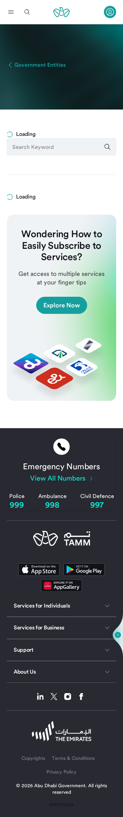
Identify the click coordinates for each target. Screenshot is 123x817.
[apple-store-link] (39, 569)
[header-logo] (61, 12)
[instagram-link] (70, 696)
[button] (11, 12)
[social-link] (61, 585)
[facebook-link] (81, 696)
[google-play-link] (84, 569)
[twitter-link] (57, 696)
